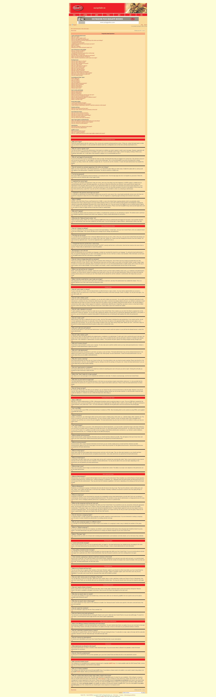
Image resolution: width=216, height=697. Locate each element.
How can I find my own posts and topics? (80, 117)
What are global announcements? (79, 83)
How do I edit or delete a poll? (78, 67)
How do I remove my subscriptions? (79, 123)
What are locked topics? (76, 86)
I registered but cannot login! (77, 42)
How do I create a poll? (76, 64)
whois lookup (101, 678)
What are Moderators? (76, 92)
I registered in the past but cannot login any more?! (82, 44)
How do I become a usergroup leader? (80, 96)
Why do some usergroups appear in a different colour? (83, 97)
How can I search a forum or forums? (79, 113)
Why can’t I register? (76, 46)
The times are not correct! (77, 52)
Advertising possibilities (129, 695)
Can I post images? (75, 82)
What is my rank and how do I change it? (80, 56)
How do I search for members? (78, 116)
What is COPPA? (75, 45)
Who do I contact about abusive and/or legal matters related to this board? (88, 133)
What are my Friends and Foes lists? (79, 108)
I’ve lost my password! (76, 41)
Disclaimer (115, 695)
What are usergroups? (76, 93)
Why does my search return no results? (80, 114)
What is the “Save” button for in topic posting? (81, 73)
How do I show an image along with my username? (83, 55)
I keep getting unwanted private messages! (81, 104)
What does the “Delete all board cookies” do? (81, 47)
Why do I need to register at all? (78, 38)
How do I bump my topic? (77, 75)
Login (70, 24)
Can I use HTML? (75, 79)
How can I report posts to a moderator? (80, 71)
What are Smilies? (75, 81)
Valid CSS (83, 695)
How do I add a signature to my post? (79, 63)
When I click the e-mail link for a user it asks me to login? (84, 57)
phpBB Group (112, 663)
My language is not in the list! (78, 54)
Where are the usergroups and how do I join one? (82, 94)
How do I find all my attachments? (79, 127)
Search (145, 24)
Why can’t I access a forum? (77, 68)
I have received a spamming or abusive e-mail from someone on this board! (88, 105)
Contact (121, 695)
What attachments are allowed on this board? (81, 126)
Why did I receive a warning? (78, 70)
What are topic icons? (76, 88)
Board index (73, 30)
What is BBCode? (75, 78)
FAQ (142, 24)
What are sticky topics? (76, 85)
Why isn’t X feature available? (78, 132)
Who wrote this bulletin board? (78, 131)
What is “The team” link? (76, 99)
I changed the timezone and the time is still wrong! (82, 53)
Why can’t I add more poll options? (79, 65)
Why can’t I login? (75, 36)
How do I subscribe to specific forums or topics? (82, 122)
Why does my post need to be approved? (80, 74)
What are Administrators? (77, 91)
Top (72, 146)
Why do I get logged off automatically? (80, 39)
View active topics (85, 28)
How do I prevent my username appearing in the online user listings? (87, 40)
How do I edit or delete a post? (78, 62)
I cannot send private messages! (78, 102)
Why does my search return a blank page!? (81, 115)
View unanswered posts (76, 28)
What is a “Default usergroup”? (78, 98)
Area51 (78, 671)
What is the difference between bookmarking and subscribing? (85, 120)
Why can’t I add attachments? (78, 69)
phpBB (102, 696)
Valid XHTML (89, 695)
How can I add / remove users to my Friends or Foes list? (84, 109)
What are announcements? (77, 84)
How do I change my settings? (78, 50)
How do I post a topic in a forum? (78, 61)
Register (75, 24)
